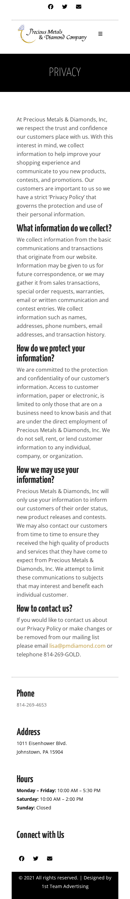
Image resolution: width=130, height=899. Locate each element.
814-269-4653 (32, 705)
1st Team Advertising (65, 886)
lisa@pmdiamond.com (77, 645)
